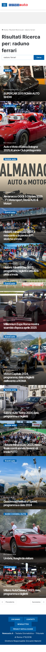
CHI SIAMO (15, 619)
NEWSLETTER (23, 624)
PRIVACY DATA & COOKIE (23, 629)
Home (5, 30)
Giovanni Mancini (33, 641)
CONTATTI (30, 619)
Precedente (10, 602)
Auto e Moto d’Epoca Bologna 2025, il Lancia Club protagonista (22, 148)
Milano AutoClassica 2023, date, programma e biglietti (22, 591)
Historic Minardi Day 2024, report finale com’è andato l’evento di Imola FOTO (23, 448)
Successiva (36, 602)
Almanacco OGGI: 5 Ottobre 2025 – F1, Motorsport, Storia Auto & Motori (23, 200)
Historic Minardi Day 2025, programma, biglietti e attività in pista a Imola (21, 271)
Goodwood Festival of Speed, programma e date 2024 (20, 503)
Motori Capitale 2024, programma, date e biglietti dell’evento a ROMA (19, 377)
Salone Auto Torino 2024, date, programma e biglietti (21, 414)
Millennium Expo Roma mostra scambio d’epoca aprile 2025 (21, 325)
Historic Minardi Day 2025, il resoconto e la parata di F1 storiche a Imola (19, 235)
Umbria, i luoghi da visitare (18, 558)
